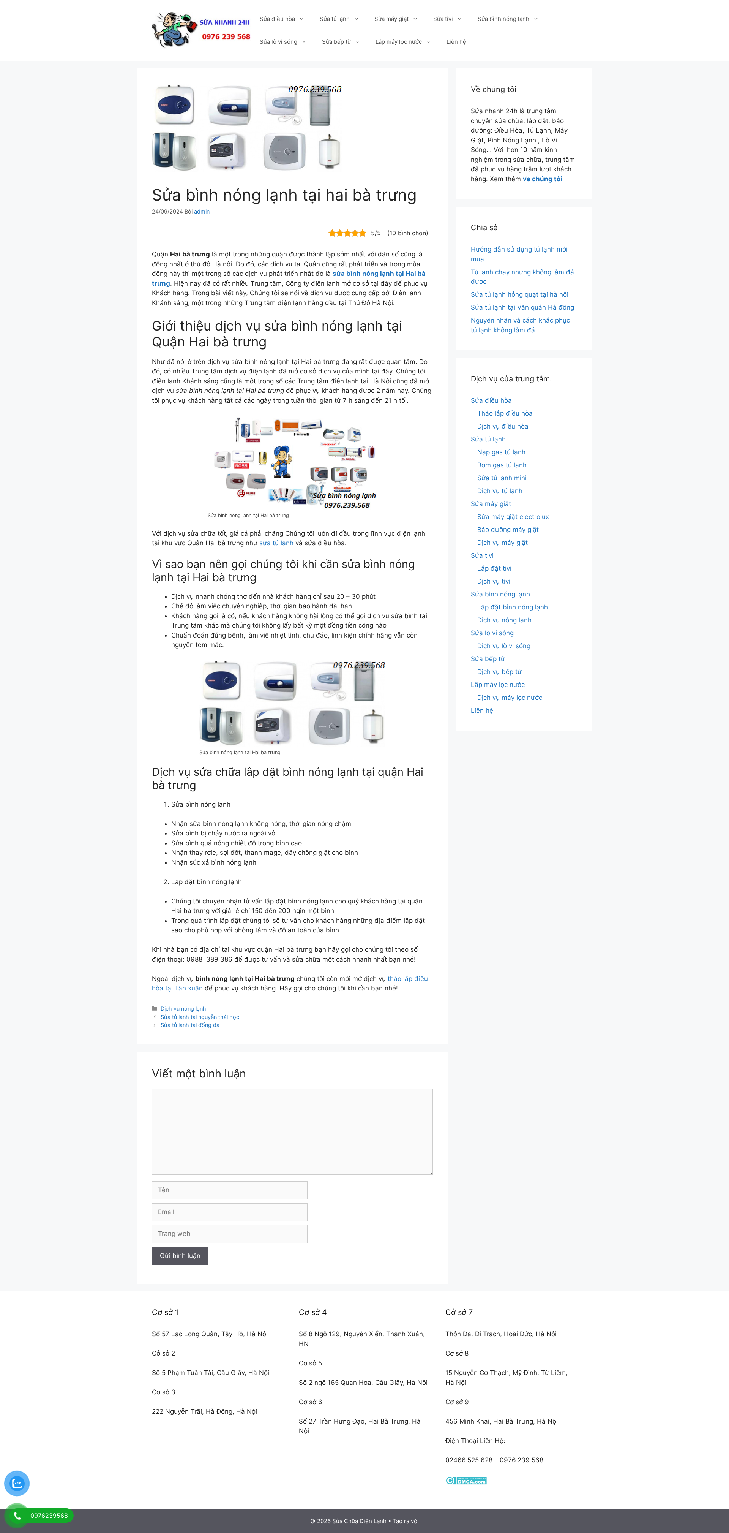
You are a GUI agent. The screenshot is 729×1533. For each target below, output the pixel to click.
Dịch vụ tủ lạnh (499, 491)
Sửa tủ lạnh (335, 18)
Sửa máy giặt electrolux (513, 516)
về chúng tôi (542, 179)
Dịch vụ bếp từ (499, 672)
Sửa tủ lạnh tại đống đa (190, 1025)
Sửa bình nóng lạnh (503, 18)
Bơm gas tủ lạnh (502, 465)
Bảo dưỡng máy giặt (508, 529)
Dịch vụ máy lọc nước (509, 697)
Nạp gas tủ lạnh (501, 452)
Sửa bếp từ (336, 41)
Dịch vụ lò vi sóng (503, 646)
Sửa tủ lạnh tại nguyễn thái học (200, 1017)
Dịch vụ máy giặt (502, 542)
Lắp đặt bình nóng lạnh (512, 607)
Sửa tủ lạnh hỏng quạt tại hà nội (519, 294)
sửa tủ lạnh (276, 543)
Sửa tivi (443, 18)
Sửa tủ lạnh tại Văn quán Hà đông (522, 307)
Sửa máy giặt (391, 18)
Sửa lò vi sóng (278, 41)
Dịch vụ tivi (493, 581)
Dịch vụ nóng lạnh (183, 1008)
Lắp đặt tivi (494, 568)
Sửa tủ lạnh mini (502, 478)
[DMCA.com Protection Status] (466, 1482)
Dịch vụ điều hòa (503, 426)
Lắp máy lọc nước (399, 41)
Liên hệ (456, 41)
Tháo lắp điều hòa (505, 413)
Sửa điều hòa (277, 18)
